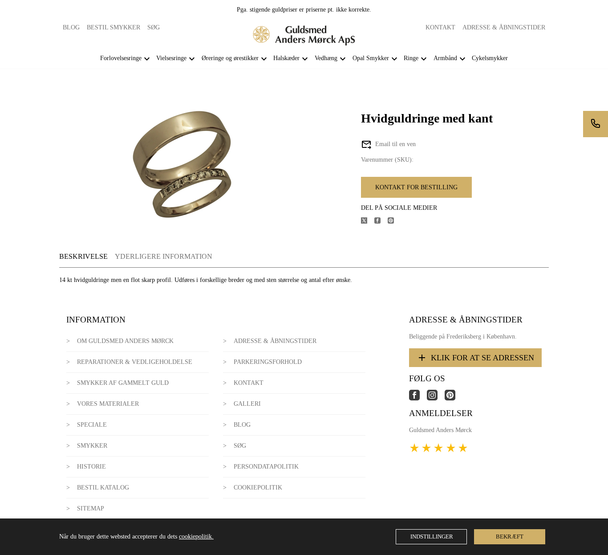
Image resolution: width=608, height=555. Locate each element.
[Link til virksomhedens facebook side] (418, 398)
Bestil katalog (103, 487)
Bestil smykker (113, 27)
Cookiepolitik (258, 487)
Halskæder (286, 58)
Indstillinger (431, 536)
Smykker (92, 445)
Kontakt (440, 27)
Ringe (411, 58)
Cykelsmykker (490, 58)
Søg (153, 27)
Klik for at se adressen (482, 357)
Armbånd (445, 58)
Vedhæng (326, 58)
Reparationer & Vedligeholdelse (134, 362)
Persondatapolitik (266, 466)
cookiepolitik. (196, 536)
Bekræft (509, 536)
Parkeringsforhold (268, 362)
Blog (71, 27)
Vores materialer (108, 403)
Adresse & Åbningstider (503, 27)
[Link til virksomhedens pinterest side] (453, 398)
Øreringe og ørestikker (230, 58)
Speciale (92, 424)
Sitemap (90, 508)
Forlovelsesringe (121, 58)
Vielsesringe (171, 58)
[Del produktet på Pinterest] (394, 221)
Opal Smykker (371, 58)
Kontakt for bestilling (416, 187)
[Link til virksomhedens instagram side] (436, 398)
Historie (91, 466)
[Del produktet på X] (367, 221)
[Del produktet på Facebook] (381, 221)
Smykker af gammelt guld (123, 383)
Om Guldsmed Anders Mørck (125, 341)
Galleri (247, 403)
